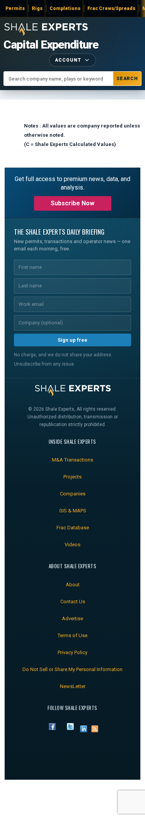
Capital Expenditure (51, 45)
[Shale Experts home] (46, 28)
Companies (72, 494)
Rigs (37, 8)
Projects (72, 477)
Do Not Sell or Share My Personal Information (72, 669)
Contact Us (72, 601)
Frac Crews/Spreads (111, 8)
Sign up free (72, 340)
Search (127, 78)
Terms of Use (72, 635)
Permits (15, 8)
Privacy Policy (72, 652)
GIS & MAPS (72, 511)
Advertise (72, 618)
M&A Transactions (72, 460)
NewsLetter (72, 686)
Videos (72, 544)
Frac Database (72, 527)
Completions (64, 8)
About (73, 584)
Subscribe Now (72, 203)
